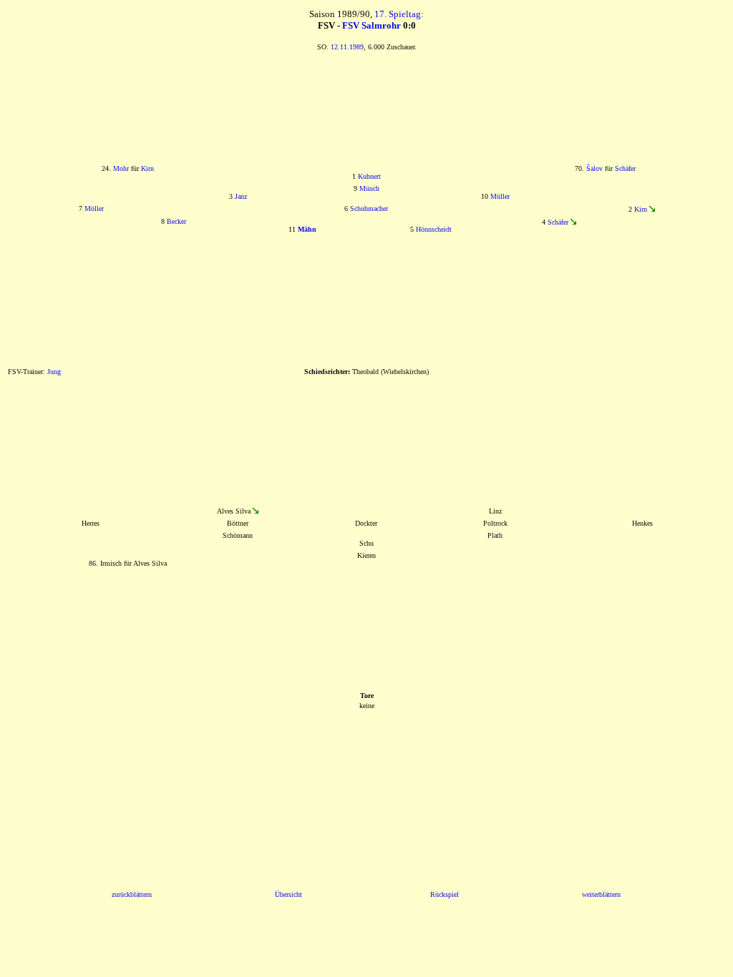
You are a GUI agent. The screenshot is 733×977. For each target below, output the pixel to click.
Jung (54, 371)
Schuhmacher (369, 208)
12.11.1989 (347, 47)
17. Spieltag (397, 14)
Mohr (121, 168)
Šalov (594, 168)
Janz (241, 196)
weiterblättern (601, 894)
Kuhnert (369, 176)
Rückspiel (444, 894)
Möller (94, 208)
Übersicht (288, 894)
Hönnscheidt (434, 229)
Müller (500, 196)
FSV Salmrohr (371, 25)
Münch (369, 188)
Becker (176, 221)
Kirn (147, 168)
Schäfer (625, 168)
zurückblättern (132, 894)
